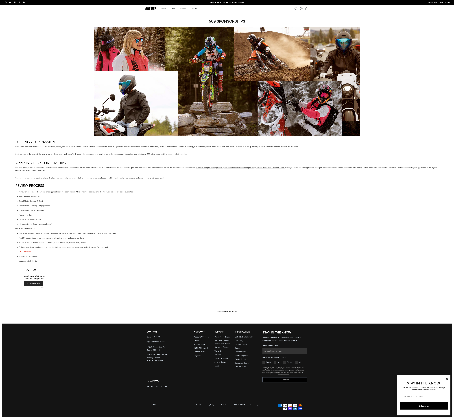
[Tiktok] (19, 2)
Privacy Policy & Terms (283, 374)
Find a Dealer (240, 367)
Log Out (197, 356)
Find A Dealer (438, 2)
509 (154, 405)
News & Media (241, 344)
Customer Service (221, 347)
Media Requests (241, 356)
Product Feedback (221, 337)
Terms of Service (221, 358)
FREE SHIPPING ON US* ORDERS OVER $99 (227, 2)
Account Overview (201, 337)
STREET (183, 9)
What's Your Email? (270, 346)
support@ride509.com (156, 341)
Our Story (239, 341)
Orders (196, 341)
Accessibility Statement (224, 405)
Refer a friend (199, 352)
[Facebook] (5, 2)
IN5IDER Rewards (201, 348)
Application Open (33, 283)
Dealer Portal (240, 359)
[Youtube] (10, 2)
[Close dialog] (447, 378)
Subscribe (285, 380)
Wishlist (447, 2)
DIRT (173, 9)
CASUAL (194, 9)
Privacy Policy (209, 405)
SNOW (163, 9)
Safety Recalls (220, 362)
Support (430, 2)
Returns (217, 355)
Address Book (199, 344)
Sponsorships (240, 352)
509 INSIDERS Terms (241, 405)
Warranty (218, 351)
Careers (238, 348)
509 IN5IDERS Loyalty (244, 337)
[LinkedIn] (24, 2)
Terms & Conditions (197, 405)
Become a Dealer (242, 363)
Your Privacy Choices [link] (257, 405)
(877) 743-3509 (153, 337)
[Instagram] (15, 2)
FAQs (216, 366)
